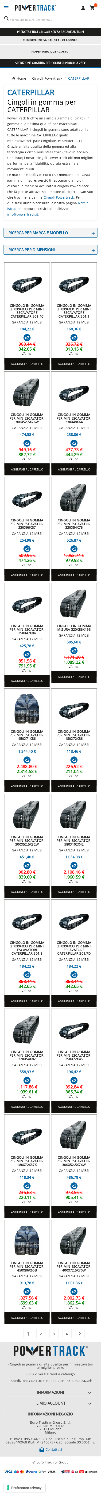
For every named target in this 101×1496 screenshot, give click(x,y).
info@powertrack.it (22, 214)
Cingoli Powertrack (59, 197)
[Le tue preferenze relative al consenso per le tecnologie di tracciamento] (24, 1487)
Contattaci (50, 1449)
